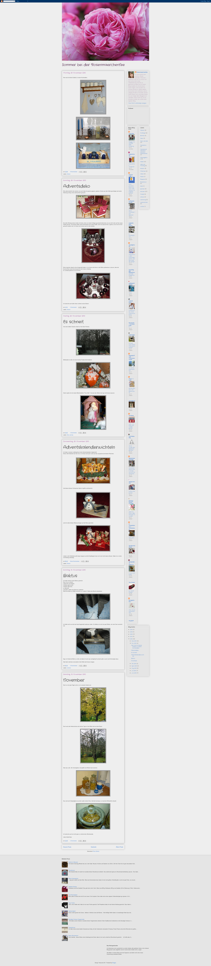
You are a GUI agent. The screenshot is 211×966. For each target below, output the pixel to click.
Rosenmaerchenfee (141, 72)
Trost (130, 293)
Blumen (142, 135)
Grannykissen (72, 927)
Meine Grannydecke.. (74, 878)
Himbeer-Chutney (73, 886)
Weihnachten (144, 202)
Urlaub (142, 197)
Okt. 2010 (134, 663)
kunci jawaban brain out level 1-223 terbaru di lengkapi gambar (132, 189)
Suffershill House (131, 201)
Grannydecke (143, 158)
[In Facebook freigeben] (84, 172)
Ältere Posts (119, 847)
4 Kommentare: (74, 171)
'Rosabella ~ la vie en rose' (131, 324)
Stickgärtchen (132, 601)
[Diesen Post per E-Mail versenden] (79, 172)
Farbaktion (143, 145)
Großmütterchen (132, 546)
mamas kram (131, 301)
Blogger (114, 962)
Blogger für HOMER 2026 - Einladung (132, 144)
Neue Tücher (72, 903)
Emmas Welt (131, 175)
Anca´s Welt (131, 379)
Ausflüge (142, 133)
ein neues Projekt (131, 591)
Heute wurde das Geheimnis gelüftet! (132, 448)
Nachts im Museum (73, 862)
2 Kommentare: (74, 665)
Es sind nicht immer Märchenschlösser (132, 345)
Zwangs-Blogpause (131, 274)
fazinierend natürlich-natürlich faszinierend (143, 151)
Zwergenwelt (132, 245)
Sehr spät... (131, 538)
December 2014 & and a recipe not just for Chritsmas (132, 470)
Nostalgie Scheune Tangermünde (76, 919)
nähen (142, 174)
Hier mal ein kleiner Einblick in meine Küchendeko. (136, 646)
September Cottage (132, 459)
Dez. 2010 (134, 641)
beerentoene (132, 154)
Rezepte (142, 179)
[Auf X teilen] (83, 172)
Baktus (70, 576)
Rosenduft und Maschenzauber (132, 357)
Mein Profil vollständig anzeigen (137, 103)
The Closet (132, 582)
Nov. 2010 (134, 643)
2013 (131, 632)
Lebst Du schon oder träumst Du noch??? (132, 514)
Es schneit (73, 322)
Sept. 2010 (134, 666)
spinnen (142, 189)
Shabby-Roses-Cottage (131, 502)
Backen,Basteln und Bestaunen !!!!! (132, 391)
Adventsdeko (76, 186)
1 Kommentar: (73, 307)
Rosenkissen (72, 870)
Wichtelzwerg (132, 437)
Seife (141, 186)
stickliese (131, 416)
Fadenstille (132, 335)
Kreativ (142, 168)
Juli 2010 (134, 670)
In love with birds (132, 573)
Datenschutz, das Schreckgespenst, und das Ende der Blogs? (132, 258)
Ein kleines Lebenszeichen (132, 369)
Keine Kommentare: (75, 561)
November (73, 680)
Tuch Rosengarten (73, 894)
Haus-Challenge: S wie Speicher (132, 213)
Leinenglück (132, 401)
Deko (141, 138)
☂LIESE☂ (131, 621)
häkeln (142, 162)
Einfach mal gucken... (132, 492)
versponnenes (132, 482)
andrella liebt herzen (131, 224)
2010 (131, 639)
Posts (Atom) (96, 851)
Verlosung (143, 200)
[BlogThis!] (81, 172)
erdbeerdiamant (132, 283)
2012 (131, 634)
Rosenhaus (143, 182)
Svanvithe (131, 133)
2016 (131, 629)
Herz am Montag (142, 165)
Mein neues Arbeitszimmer (132, 611)
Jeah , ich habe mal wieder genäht (131, 426)
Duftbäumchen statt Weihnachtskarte (132, 313)
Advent (68, 174)
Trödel (142, 194)
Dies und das (70, 435)
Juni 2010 (134, 673)
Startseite (93, 847)
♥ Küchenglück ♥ (132, 235)
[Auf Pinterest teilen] (86, 172)
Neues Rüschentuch (73, 935)
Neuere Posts (67, 847)
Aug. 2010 (134, 668)
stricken (69, 668)
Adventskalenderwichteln (89, 447)
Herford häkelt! (72, 911)
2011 (131, 636)
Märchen (143, 171)
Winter (142, 206)
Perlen (142, 176)
